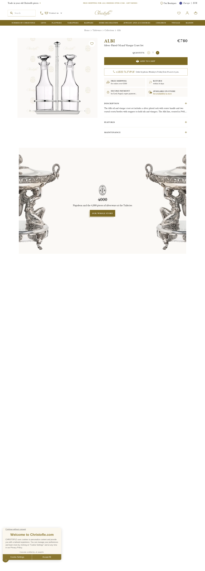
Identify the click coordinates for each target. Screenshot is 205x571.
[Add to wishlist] (92, 43)
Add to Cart (147, 61)
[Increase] (157, 52)
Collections (109, 30)
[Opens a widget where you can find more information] (10, 566)
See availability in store (162, 94)
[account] (179, 13)
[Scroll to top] (194, 560)
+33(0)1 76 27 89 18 (125, 72)
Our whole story (102, 213)
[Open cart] (195, 13)
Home (87, 30)
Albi (119, 30)
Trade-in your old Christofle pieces (23, 3)
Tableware (97, 30)
